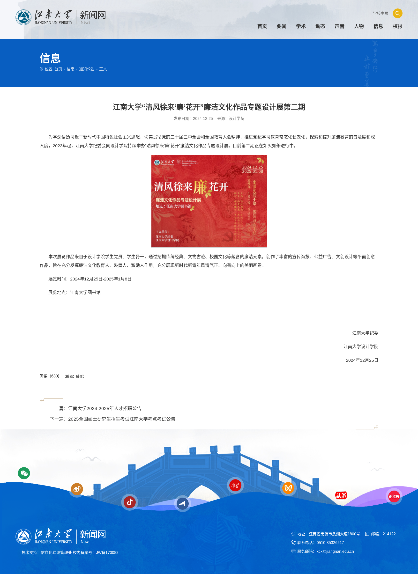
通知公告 (87, 69)
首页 (58, 69)
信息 (71, 69)
